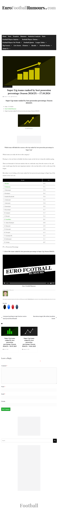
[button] (29, 270)
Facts (43, 36)
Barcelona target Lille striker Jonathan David (44, 317)
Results (33, 45)
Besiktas (7, 183)
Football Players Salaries (10, 39)
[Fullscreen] (53, 283)
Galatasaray (7, 187)
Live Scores (17, 45)
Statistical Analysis (34, 36)
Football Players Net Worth (11, 42)
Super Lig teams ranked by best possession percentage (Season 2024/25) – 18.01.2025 (29, 342)
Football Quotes (29, 42)
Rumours (23, 36)
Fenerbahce (8, 219)
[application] (29, 270)
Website (3, 401)
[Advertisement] (29, 23)
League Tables (40, 42)
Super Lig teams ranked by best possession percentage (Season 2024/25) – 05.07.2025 (10, 342)
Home (4, 36)
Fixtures (25, 45)
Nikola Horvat (14, 96)
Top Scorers (6, 45)
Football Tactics (45, 45)
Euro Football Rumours (10, 109)
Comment (4, 366)
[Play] (4, 283)
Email (3, 394)
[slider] (28, 283)
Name (3, 386)
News (9, 36)
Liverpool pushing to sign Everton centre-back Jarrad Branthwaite (15, 317)
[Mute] (51, 283)
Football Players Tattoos (30, 39)
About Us (5, 48)
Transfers (16, 36)
